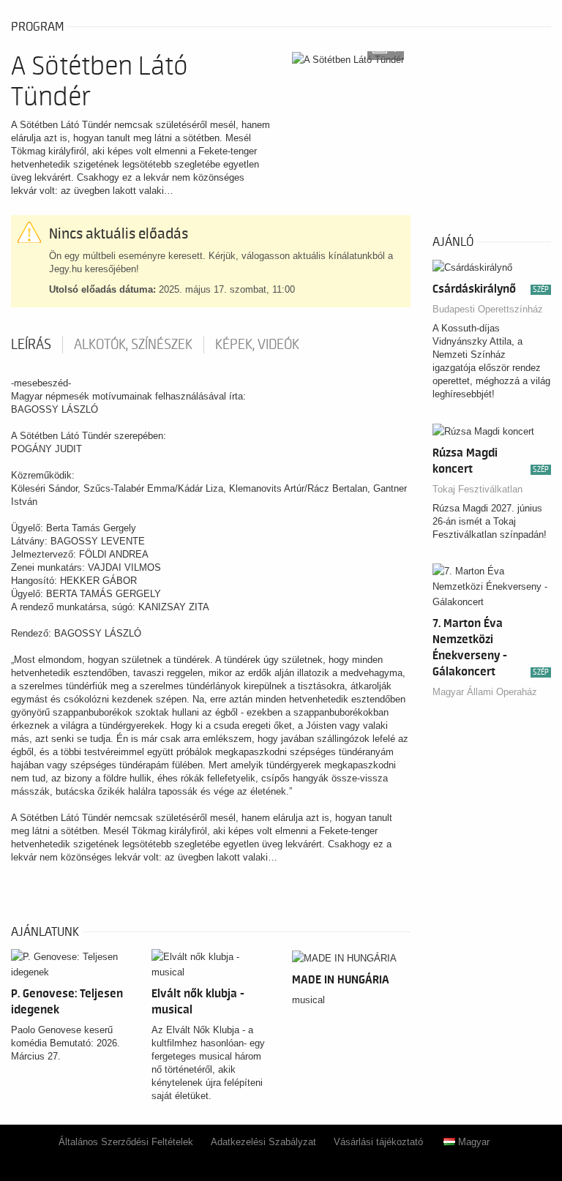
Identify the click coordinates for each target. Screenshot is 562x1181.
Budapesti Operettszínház (487, 309)
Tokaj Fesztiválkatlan (477, 489)
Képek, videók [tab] (257, 345)
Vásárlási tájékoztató (378, 1141)
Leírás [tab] (31, 345)
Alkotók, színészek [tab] (133, 345)
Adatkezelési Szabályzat (263, 1141)
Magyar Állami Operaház (484, 691)
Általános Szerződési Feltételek (126, 1141)
